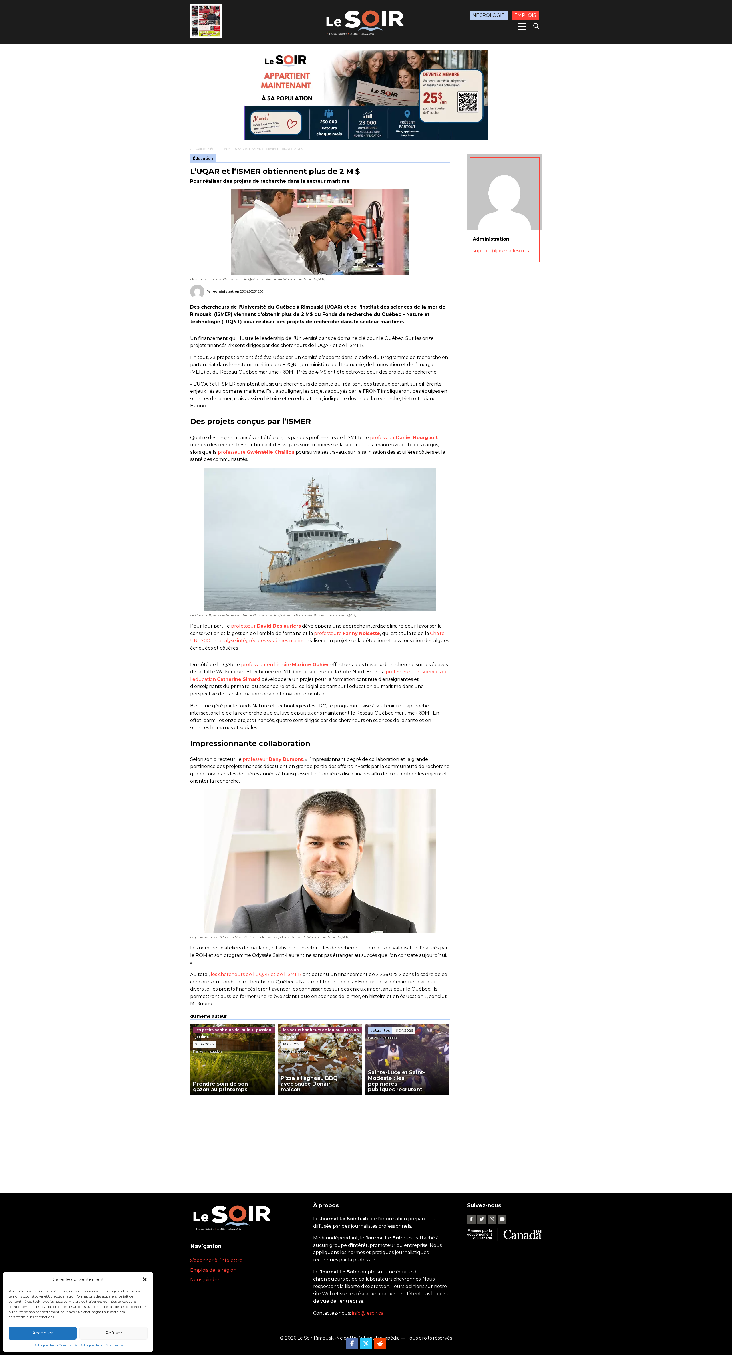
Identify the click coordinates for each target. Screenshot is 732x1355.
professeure (256, 452)
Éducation (218, 148)
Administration (226, 291)
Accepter (42, 1333)
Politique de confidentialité (55, 1345)
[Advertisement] (320, 1138)
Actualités (198, 148)
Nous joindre (204, 1279)
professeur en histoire (285, 664)
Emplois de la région (213, 1270)
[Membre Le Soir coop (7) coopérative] (366, 95)
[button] (145, 1279)
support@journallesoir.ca (502, 250)
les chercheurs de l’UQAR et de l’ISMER (256, 974)
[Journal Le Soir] (366, 21)
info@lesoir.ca (367, 1313)
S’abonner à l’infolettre (216, 1260)
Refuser (113, 1333)
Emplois (525, 15)
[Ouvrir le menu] (522, 26)
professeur (404, 437)
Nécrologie (488, 15)
